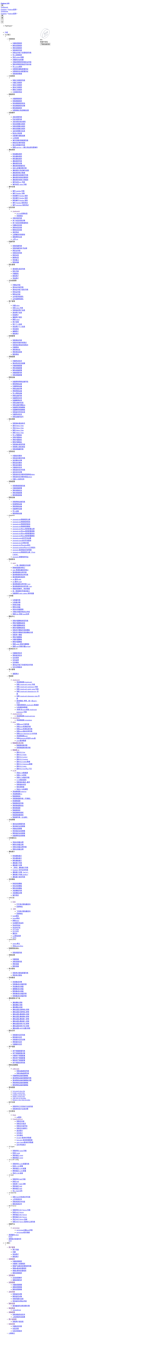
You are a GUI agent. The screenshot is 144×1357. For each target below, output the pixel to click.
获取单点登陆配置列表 (20, 973)
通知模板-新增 (17, 1007)
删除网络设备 (17, 384)
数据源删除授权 (18, 812)
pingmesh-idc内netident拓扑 (21, 545)
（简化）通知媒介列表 (20, 867)
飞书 (14, 909)
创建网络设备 (17, 386)
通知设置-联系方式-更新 (21, 1023)
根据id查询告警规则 (19, 1268)
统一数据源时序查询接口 (21, 591)
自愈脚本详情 (17, 460)
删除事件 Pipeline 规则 (20, 200)
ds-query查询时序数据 (23, 1137)
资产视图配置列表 (19, 1051)
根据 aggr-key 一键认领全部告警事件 (25, 147)
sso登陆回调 (17, 936)
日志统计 (19, 1133)
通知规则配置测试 (19, 166)
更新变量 (16, 964)
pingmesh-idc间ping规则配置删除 (24, 536)
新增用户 (16, 315)
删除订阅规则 (17, 89)
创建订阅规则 (17, 82)
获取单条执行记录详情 (20, 1109)
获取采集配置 (17, 375)
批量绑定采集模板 (19, 407)
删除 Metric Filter (18, 430)
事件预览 (16, 895)
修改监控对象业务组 (20, 1301)
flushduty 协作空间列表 (20, 870)
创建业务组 (16, 285)
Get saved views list (19, 1091)
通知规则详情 (17, 163)
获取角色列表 (17, 340)
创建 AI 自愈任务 (18, 479)
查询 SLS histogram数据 (24, 764)
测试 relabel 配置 (18, 57)
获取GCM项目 (21, 775)
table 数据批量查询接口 (20, 570)
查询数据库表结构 (19, 577)
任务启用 (16, 660)
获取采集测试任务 (19, 1314)
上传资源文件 (17, 1199)
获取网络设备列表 (19, 502)
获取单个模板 (17, 635)
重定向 (15, 933)
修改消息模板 (17, 886)
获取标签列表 (17, 253)
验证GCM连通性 (22, 789)
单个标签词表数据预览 (20, 223)
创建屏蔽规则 (17, 98)
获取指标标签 (21, 784)
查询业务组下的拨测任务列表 (23, 665)
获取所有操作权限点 (20, 342)
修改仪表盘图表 (18, 609)
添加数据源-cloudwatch (24, 682)
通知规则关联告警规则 (20, 177)
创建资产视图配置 (19, 1055)
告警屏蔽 (12, 1282)
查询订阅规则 (17, 87)
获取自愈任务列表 (19, 470)
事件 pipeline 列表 (18, 191)
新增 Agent (16, 1153)
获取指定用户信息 (19, 310)
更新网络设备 (17, 391)
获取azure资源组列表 (23, 726)
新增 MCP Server (18, 1212)
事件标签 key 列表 (19, 182)
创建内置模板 (17, 639)
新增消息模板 (17, 883)
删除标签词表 (17, 230)
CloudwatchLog (18, 1119)
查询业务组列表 (18, 287)
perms (14, 938)
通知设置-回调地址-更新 (21, 1012)
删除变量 (16, 966)
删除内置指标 (17, 442)
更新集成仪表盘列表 (20, 993)
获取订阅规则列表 (19, 80)
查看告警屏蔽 (17, 1287)
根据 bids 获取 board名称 (21, 614)
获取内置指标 (17, 437)
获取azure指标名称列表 (24, 731)
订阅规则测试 (17, 92)
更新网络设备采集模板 (20, 1082)
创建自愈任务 (17, 467)
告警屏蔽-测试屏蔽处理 (21, 110)
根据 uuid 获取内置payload (21, 646)
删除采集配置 (17, 370)
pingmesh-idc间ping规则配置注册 (24, 529)
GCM (14, 770)
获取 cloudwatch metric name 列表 (27, 689)
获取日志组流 (21, 1123)
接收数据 (12, 1308)
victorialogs (16, 718)
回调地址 (19, 906)
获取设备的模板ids (19, 405)
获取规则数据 (17, 73)
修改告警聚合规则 (19, 124)
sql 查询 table (17, 579)
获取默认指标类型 (19, 447)
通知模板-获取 (17, 1005)
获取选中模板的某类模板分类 (23, 632)
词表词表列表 (17, 218)
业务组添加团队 (18, 296)
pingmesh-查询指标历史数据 (22, 550)
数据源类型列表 (18, 803)
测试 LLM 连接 (18, 1173)
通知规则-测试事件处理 (21, 170)
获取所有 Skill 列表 (19, 1179)
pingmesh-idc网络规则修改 (21, 522)
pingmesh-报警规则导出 (20, 557)
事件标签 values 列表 (20, 184)
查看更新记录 (17, 237)
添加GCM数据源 (22, 773)
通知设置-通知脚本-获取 (21, 1014)
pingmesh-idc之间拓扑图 (21, 543)
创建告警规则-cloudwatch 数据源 (27, 705)
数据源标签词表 (18, 743)
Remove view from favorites (21, 1100)
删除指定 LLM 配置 (19, 1171)
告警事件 (12, 1275)
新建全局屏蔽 (17, 828)
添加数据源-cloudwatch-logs (25, 716)
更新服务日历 (17, 1042)
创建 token (16, 305)
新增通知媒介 (17, 856)
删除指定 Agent (18, 1158)
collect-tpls (16, 1069)
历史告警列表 (17, 119)
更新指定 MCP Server (20, 1215)
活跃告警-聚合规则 (19, 121)
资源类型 (19, 216)
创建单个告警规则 (19, 1263)
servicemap (16, 1228)
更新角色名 (16, 349)
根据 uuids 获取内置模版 (21, 644)
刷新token (16, 920)
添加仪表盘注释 (18, 842)
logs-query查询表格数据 (24, 1140)
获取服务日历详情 (19, 1039)
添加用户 (16, 278)
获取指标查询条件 (19, 423)
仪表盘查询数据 (21, 707)
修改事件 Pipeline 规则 (20, 198)
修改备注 (16, 260)
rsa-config (16, 931)
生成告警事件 (17, 1278)
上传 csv (15, 239)
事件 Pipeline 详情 (19, 193)
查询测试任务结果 (19, 363)
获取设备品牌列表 (22, 1073)
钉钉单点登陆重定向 (23, 904)
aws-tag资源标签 (22, 213)
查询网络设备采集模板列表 (22, 1078)
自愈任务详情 (17, 472)
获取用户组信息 (18, 1321)
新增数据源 (16, 801)
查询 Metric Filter (18, 425)
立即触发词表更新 (19, 234)
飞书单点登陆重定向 (23, 911)
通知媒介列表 (17, 863)
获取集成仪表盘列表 (20, 984)
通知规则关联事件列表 (20, 175)
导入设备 (16, 511)
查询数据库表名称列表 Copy (22, 586)
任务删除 (16, 662)
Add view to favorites (19, 1098)
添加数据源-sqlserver (19, 791)
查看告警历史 (17, 1280)
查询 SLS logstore (22, 759)
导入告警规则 (17, 55)
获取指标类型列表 (19, 444)
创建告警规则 (17, 43)
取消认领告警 (17, 133)
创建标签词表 (17, 225)
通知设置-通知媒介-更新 (21, 1019)
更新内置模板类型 (19, 623)
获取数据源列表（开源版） (22, 798)
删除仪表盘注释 (18, 844)
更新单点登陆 (17, 975)
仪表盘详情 (16, 602)
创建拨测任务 (17, 653)
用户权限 (16, 322)
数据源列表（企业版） (20, 817)
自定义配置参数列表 (20, 168)
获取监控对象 (17, 1294)
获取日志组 (20, 1121)
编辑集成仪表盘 (18, 989)
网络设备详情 (17, 388)
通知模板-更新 (17, 1002)
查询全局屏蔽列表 (19, 824)
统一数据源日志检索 (23, 565)
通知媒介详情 (17, 865)
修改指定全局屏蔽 (19, 831)
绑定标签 (16, 255)
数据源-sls (16, 750)
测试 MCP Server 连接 (20, 1219)
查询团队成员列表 (19, 269)
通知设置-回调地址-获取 (21, 1009)
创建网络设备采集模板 (20, 1075)
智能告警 (12, 1303)
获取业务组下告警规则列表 (22, 52)
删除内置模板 (17, 642)
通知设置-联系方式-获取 (21, 1026)
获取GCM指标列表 (22, 777)
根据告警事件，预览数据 (21, 589)
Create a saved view (19, 1093)
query (14, 563)
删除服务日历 (17, 1037)
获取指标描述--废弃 (23, 782)
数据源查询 (16, 796)
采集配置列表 (17, 372)
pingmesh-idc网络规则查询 (21, 524)
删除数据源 (16, 808)
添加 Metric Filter (18, 428)
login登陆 (16, 916)
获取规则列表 (17, 50)
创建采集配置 (17, 365)
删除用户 (16, 276)
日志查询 (19, 1135)
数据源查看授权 (18, 815)
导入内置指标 (17, 435)
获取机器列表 (17, 246)
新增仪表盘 (16, 605)
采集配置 (12, 1312)
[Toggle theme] (2, 5)
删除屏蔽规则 (17, 108)
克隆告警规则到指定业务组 (22, 62)
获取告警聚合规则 (19, 126)
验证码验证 (16, 925)
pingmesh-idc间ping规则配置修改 (24, 533)
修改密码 (16, 329)
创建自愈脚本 (17, 456)
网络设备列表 (17, 395)
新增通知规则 (17, 154)
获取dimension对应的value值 (26, 738)
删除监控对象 (17, 1296)
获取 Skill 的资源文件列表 (21, 1197)
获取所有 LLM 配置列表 (21, 1164)
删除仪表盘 (16, 607)
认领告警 (16, 138)
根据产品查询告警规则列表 (22, 1266)
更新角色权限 (17, 352)
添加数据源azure (22, 736)
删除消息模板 (17, 888)
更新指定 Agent (18, 1155)
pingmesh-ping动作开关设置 (22, 538)
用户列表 (16, 1249)
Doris (14, 1115)
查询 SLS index (21, 766)
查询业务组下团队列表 (20, 289)
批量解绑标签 (17, 400)
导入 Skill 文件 (17, 1191)
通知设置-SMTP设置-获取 (21, 1028)
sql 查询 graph (17, 582)
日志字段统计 (21, 1145)
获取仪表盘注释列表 (20, 847)
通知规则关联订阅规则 (20, 180)
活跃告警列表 (17, 117)
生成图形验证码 (18, 923)
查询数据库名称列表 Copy (21, 584)
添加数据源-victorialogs (24, 720)
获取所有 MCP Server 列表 (21, 1210)
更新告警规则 (17, 48)
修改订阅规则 (17, 85)
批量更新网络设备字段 (20, 381)
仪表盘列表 (16, 600)
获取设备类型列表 (22, 1071)
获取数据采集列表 (19, 486)
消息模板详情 (17, 893)
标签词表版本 (17, 1331)
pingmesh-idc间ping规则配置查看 (24, 531)
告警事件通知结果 (19, 136)
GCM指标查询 (21, 780)
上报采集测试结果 (19, 1317)
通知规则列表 (17, 161)
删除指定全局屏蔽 (19, 833)
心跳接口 (12, 1333)
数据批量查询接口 (19, 567)
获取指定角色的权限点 (20, 345)
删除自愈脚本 (17, 463)
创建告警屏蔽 (17, 1285)
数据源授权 (16, 810)
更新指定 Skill (17, 1186)
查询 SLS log (20, 752)
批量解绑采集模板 (19, 410)
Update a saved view (19, 1094)
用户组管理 (12, 1319)
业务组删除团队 (18, 299)
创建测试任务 (17, 361)
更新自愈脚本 (17, 465)
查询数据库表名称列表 (20, 574)
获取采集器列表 (18, 449)
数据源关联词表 (21, 745)
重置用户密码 (17, 317)
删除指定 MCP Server (20, 1217)
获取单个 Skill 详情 (19, 1184)
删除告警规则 (17, 45)
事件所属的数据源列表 (20, 140)
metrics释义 (16, 943)
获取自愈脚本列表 (19, 458)
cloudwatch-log (17, 714)
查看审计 (16, 674)
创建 (14, 1252)
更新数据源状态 (18, 805)
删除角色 (16, 354)
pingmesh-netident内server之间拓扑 (24, 547)
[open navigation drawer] (2, 20)
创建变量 (16, 959)
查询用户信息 (17, 312)
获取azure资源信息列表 (24, 729)
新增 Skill (16, 1181)
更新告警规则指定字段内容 (22, 64)
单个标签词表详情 (19, 220)
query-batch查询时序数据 (24, 1142)
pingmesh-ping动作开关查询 (22, 540)
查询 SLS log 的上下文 (24, 769)
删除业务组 (16, 294)
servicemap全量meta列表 (24, 1230)
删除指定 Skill (17, 1188)
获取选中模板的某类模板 (21, 630)
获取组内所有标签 (19, 412)
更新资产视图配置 (19, 1058)
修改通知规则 (17, 156)
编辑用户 (16, 331)
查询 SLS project (21, 757)
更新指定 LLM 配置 (19, 1168)
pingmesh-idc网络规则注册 (21, 519)
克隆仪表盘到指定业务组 (21, 612)
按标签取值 (20, 787)
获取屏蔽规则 (17, 101)
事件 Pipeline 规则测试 (20, 203)
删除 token (16, 319)
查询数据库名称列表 (20, 572)
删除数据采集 (17, 495)
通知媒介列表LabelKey (20, 874)
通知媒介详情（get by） (21, 872)
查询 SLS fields (21, 754)
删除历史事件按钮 (19, 143)
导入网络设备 (17, 393)
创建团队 (16, 273)
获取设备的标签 (18, 402)
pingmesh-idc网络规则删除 (21, 526)
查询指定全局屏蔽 (19, 826)
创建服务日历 (17, 1044)
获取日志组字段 (21, 1126)
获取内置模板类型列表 (20, 621)
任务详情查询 (17, 667)
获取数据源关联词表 (23, 747)
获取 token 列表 (18, 308)
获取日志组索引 (21, 1128)
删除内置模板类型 (19, 628)
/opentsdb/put (17, 1310)
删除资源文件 (17, 1204)
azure (14, 722)
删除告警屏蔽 (17, 1289)
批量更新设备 (17, 509)
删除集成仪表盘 (18, 991)
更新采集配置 (17, 368)
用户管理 (12, 1247)
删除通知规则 (17, 159)
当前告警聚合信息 (19, 131)
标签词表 (12, 1324)
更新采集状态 (17, 490)
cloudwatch (16, 211)
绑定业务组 (16, 250)
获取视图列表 (17, 952)
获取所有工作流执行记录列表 (23, 1106)
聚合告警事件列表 (19, 145)
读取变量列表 (17, 961)
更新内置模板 (17, 637)
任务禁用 (16, 658)
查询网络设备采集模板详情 (22, 1080)
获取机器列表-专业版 (20, 248)
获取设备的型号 (18, 417)
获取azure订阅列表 (22, 724)
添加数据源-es (17, 794)
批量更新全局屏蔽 (19, 835)
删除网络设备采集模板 (20, 1085)
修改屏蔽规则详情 (19, 105)
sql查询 (18, 1117)
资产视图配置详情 (19, 1053)
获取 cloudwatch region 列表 (25, 684)
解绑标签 (16, 257)
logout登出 (16, 918)
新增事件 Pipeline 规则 (20, 196)
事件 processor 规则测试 (21, 205)
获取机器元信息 (18, 1299)
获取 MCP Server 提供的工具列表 (24, 1222)
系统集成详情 (17, 982)
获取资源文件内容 (19, 1201)
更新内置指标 (17, 440)
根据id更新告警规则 (19, 1270)
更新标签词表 (17, 227)
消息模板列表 (17, 890)
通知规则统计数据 (19, 173)
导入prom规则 (17, 66)
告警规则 (12, 1259)
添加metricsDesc (18, 946)
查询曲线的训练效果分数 (21, 1306)
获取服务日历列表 (19, 1035)
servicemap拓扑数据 (23, 1232)
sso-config (16, 929)
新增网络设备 (17, 504)
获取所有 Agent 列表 (20, 1151)
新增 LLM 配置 (18, 1166)
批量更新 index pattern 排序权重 (23, 593)
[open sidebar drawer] (2, 22)
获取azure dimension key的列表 (26, 733)
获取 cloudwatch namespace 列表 (27, 687)
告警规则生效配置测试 (20, 71)
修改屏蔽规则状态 (19, 103)
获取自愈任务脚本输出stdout (22, 477)
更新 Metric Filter (18, 433)
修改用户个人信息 (19, 326)
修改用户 (16, 1254)
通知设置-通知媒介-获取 (21, 1021)
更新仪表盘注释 (18, 849)
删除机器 (16, 262)
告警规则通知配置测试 (20, 69)
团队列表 (16, 271)
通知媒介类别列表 (19, 877)
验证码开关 (16, 927)
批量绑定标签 (17, 398)
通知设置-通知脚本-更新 (21, 1016)
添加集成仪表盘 (18, 986)
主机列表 (12, 1292)
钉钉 (14, 902)
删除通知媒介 (17, 860)
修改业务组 (16, 292)
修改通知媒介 (17, 858)
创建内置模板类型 (19, 625)
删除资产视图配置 (19, 1060)
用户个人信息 (17, 324)
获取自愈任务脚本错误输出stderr (24, 474)
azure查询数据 (21, 740)
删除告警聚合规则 (19, 128)
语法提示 (19, 1130)
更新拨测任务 (17, 655)
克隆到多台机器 (18, 59)
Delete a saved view (19, 1096)
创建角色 (16, 347)
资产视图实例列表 (19, 1062)
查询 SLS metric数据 (23, 762)
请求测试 (16, 232)
